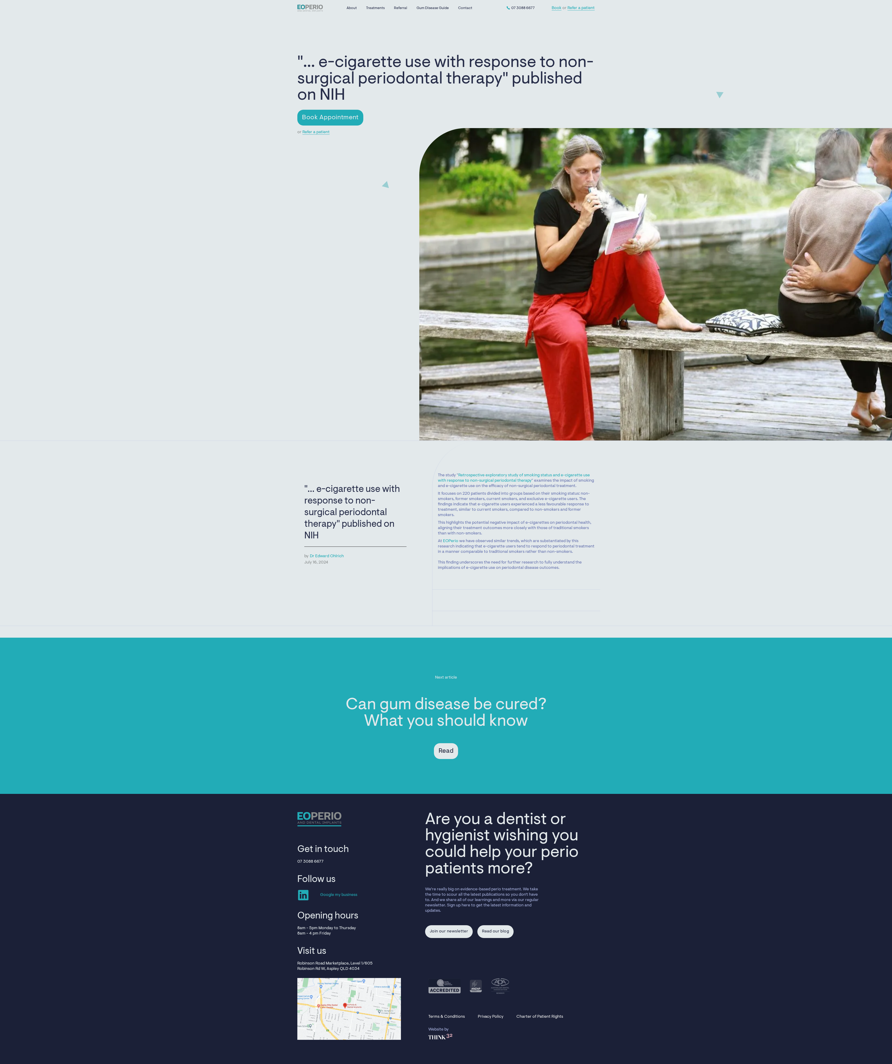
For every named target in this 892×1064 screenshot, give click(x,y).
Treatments (375, 8)
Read (446, 751)
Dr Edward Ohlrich (327, 556)
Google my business (338, 895)
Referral (400, 8)
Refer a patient (581, 8)
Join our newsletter (449, 931)
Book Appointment (330, 117)
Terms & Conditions (446, 1017)
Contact (465, 8)
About (352, 8)
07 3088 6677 (310, 862)
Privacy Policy (490, 1017)
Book (556, 8)
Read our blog (495, 931)
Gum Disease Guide (432, 8)
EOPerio (450, 541)
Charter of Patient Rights (539, 1017)
